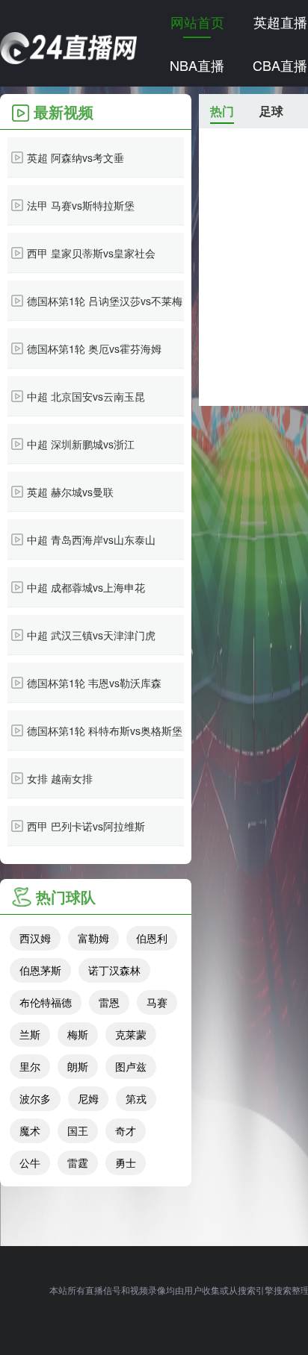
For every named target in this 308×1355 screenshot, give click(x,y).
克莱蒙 (131, 1034)
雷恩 (109, 1002)
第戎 (136, 1098)
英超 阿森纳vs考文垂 (75, 157)
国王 (77, 1130)
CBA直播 (280, 65)
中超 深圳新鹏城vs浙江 (81, 443)
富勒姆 (93, 937)
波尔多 (35, 1098)
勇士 (125, 1162)
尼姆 (88, 1098)
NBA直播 (197, 65)
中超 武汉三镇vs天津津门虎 (91, 635)
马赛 (157, 1002)
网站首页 (197, 21)
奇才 (125, 1130)
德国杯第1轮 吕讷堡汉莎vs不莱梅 (104, 300)
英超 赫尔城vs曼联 (70, 491)
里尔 (29, 1066)
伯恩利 (151, 937)
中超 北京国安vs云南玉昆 (86, 396)
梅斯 (77, 1034)
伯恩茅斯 (40, 970)
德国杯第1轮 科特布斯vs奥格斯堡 (104, 730)
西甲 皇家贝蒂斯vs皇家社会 (91, 252)
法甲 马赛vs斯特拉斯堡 (81, 205)
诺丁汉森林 (114, 970)
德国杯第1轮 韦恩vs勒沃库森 (94, 682)
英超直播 (280, 21)
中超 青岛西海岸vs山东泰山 (91, 539)
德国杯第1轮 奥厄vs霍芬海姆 (94, 348)
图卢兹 (131, 1066)
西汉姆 (35, 937)
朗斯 (77, 1066)
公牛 (29, 1162)
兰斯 (29, 1034)
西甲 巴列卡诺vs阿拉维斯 (86, 826)
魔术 (29, 1130)
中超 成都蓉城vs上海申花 (86, 587)
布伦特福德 (45, 1002)
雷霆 (77, 1162)
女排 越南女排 (60, 778)
